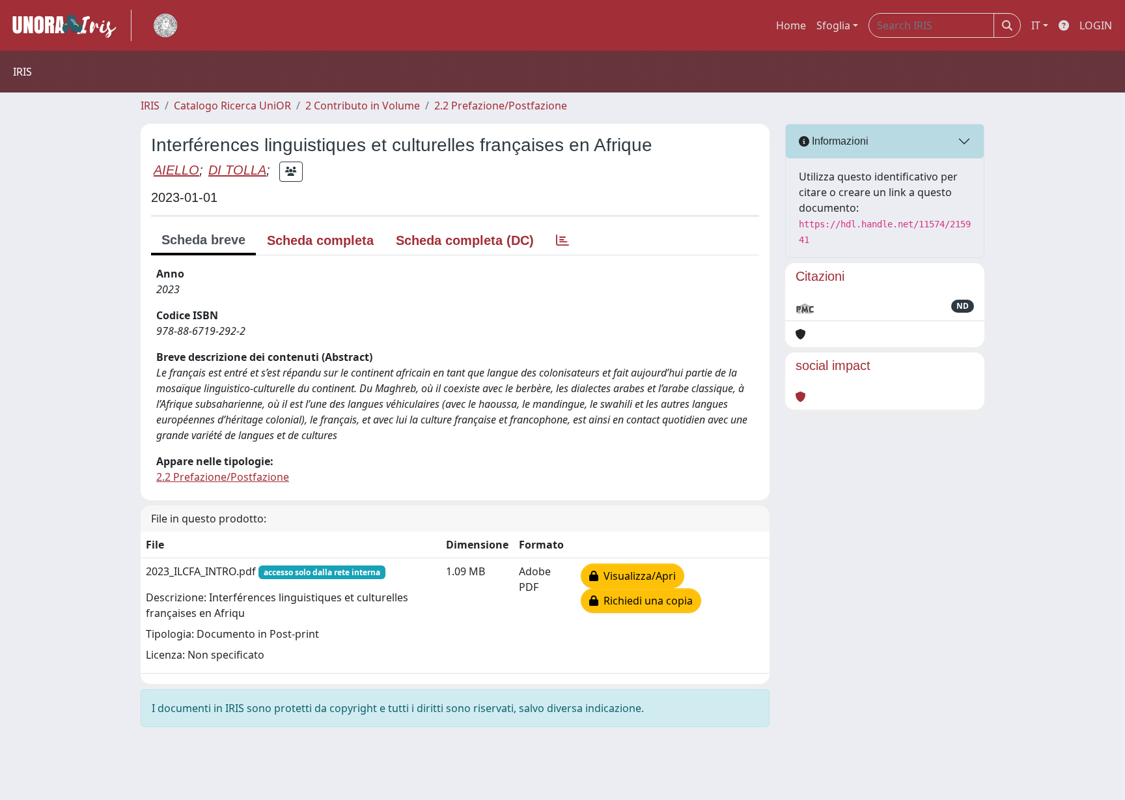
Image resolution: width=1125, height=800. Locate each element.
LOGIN (1095, 25)
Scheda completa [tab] (320, 240)
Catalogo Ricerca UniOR (232, 105)
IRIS (150, 105)
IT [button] (1035, 25)
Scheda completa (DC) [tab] (465, 240)
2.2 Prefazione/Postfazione (500, 105)
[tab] (562, 240)
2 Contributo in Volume (362, 105)
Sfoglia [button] (833, 25)
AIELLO (176, 170)
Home (791, 25)
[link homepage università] (165, 25)
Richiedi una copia (645, 600)
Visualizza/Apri (637, 576)
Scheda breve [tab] (203, 240)
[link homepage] (70, 25)
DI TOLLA (237, 170)
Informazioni (838, 141)
